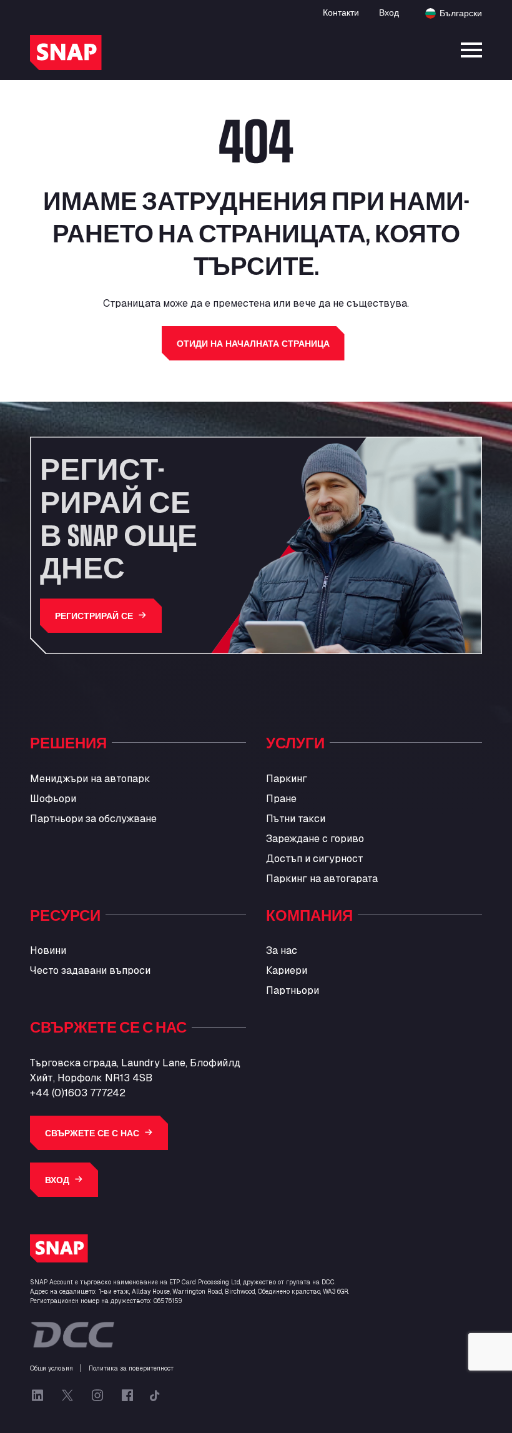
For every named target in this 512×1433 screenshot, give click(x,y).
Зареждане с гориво (315, 838)
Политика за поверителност (131, 1368)
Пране (281, 798)
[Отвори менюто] (471, 49)
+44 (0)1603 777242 (78, 1092)
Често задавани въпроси (90, 970)
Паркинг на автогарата (322, 878)
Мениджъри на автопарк (90, 778)
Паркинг (286, 778)
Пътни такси (295, 818)
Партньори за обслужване (93, 818)
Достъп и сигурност (314, 858)
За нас (281, 950)
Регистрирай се (94, 616)
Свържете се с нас (92, 1133)
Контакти (341, 12)
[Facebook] (127, 1395)
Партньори (292, 990)
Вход (389, 12)
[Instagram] (97, 1395)
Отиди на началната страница (253, 343)
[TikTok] (155, 1395)
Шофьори (53, 798)
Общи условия (51, 1368)
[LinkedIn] (37, 1395)
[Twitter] (67, 1395)
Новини (48, 950)
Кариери (286, 970)
